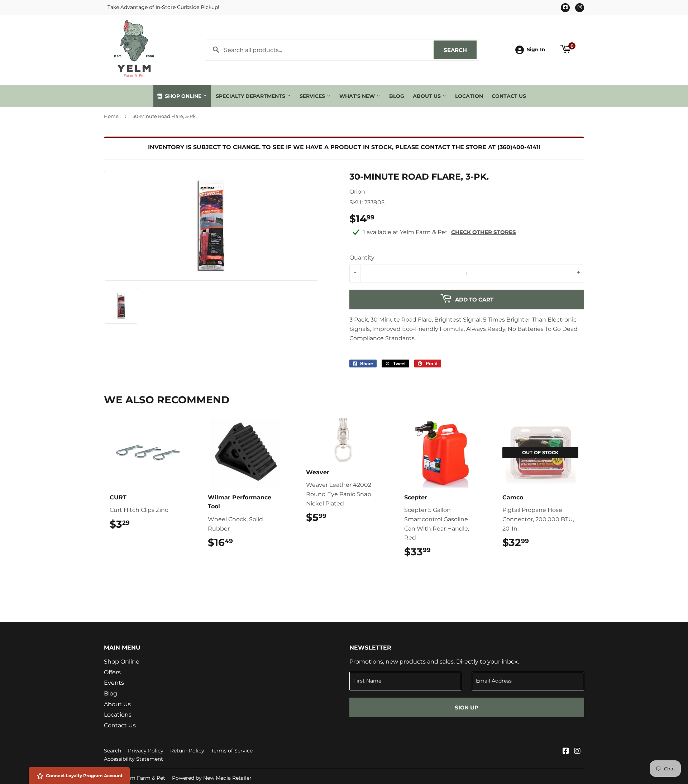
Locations (118, 714)
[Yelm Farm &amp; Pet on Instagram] (577, 751)
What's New (357, 96)
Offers (112, 672)
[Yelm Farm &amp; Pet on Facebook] (566, 751)
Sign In (536, 49)
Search (460, 50)
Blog (396, 96)
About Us (427, 96)
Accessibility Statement (133, 759)
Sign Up (466, 707)
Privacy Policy (145, 751)
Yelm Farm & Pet (144, 778)
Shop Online (183, 96)
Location (469, 96)
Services (313, 96)
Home (111, 116)
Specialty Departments (251, 96)
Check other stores (483, 232)
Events (114, 682)
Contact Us (509, 96)
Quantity (361, 257)
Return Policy (187, 751)
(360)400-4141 (518, 147)
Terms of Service (232, 751)
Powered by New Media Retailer (212, 778)
